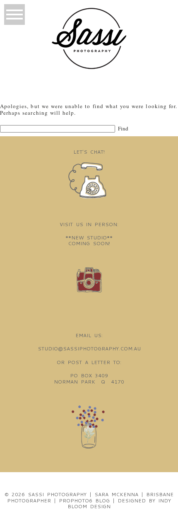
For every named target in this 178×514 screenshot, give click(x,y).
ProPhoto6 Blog (84, 500)
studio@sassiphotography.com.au (89, 348)
